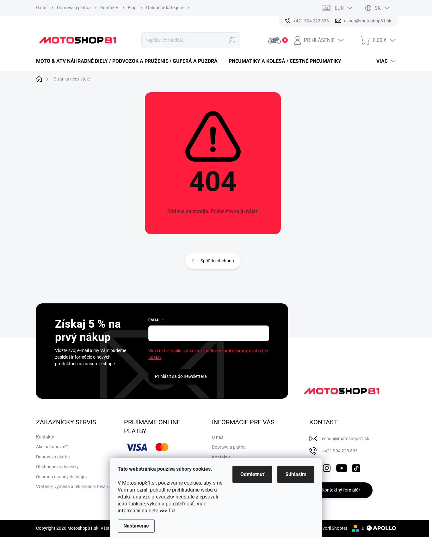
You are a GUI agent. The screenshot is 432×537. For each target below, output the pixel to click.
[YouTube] (342, 467)
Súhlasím (295, 474)
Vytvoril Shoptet (331, 528)
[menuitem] (129, 61)
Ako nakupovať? (52, 446)
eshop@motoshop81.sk (345, 438)
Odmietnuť (252, 474)
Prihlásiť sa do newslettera (181, 376)
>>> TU (167, 511)
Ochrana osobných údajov (62, 476)
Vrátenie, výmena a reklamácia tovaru (73, 486)
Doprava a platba (74, 7)
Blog (132, 7)
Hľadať (232, 40)
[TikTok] (356, 467)
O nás (41, 7)
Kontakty (109, 7)
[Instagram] (326, 467)
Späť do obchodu (217, 260)
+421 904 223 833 (340, 450)
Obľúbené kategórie (165, 7)
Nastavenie (136, 526)
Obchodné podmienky (57, 466)
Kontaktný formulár (341, 489)
